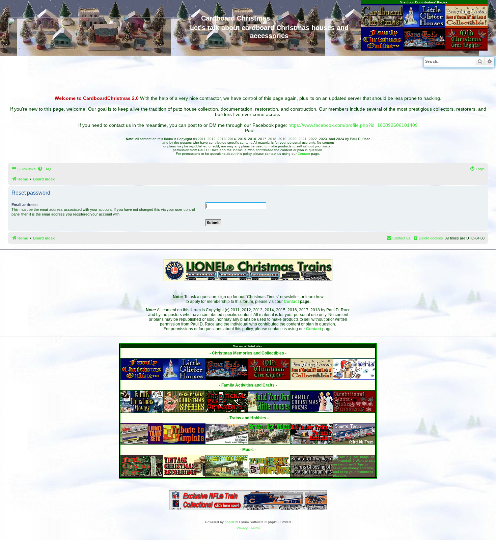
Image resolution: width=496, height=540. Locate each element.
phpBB (230, 522)
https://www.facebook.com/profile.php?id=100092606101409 (353, 125)
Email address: (24, 205)
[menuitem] (44, 169)
